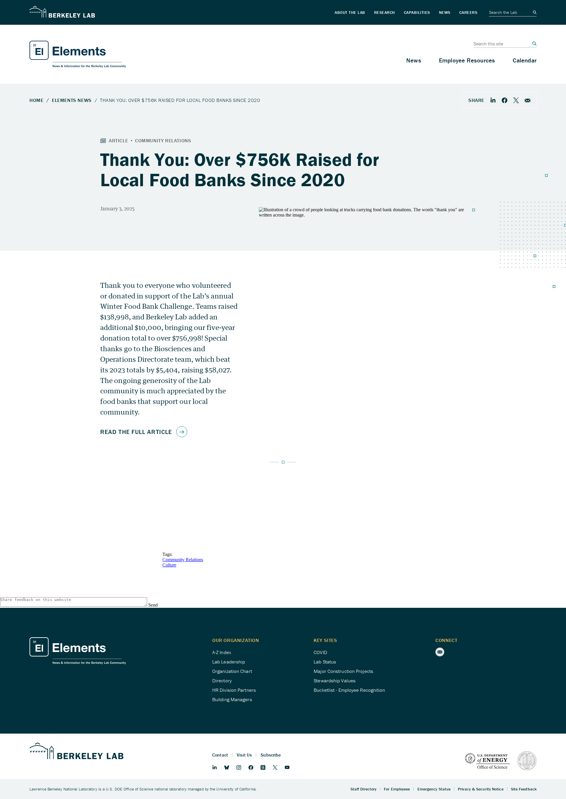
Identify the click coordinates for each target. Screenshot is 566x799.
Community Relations (182, 559)
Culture (169, 564)
